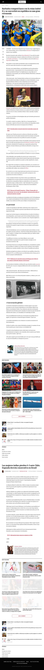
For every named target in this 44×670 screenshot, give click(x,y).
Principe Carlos (9, 108)
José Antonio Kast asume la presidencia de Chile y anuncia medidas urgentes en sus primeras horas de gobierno (32, 376)
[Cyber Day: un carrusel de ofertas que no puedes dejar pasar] (32, 601)
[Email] (3, 62)
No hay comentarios (30, 16)
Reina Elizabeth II (26, 55)
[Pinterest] (3, 60)
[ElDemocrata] (22, 2)
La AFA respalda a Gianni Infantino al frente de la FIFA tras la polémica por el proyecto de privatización (24, 429)
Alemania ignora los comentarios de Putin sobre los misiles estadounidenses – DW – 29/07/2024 (32, 410)
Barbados (29, 50)
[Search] (40, 2)
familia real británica (13, 58)
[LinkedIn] (3, 57)
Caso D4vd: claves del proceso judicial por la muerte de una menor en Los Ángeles (32, 592)
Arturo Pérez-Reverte (9, 16)
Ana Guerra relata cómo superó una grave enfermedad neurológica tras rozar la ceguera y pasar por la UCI (10, 593)
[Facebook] (3, 52)
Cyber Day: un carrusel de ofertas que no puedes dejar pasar (32, 609)
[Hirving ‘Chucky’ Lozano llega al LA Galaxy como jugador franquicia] (4, 424)
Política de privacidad (6, 453)
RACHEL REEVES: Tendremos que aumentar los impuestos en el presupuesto (30, 393)
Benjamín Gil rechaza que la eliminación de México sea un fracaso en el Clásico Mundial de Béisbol (11, 393)
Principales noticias (23, 471)
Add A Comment (22, 416)
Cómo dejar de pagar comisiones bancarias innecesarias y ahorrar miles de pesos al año (32, 576)
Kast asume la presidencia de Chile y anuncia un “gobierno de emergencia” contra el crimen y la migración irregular (11, 610)
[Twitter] (3, 54)
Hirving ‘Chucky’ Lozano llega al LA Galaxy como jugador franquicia (20, 422)
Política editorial (5, 455)
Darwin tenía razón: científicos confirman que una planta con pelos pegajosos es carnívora (24, 433)
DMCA (3, 449)
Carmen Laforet (8, 471)
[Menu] (3, 2)
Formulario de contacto (6, 451)
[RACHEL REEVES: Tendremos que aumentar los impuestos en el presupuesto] (32, 385)
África (26, 168)
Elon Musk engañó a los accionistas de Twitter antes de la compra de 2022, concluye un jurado (10, 376)
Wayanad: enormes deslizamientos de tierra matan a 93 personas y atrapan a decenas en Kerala (11, 410)
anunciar (38, 264)
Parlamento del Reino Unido (31, 142)
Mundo (23, 16)
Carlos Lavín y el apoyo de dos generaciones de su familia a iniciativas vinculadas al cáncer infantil (24, 440)
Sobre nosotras (5, 457)
